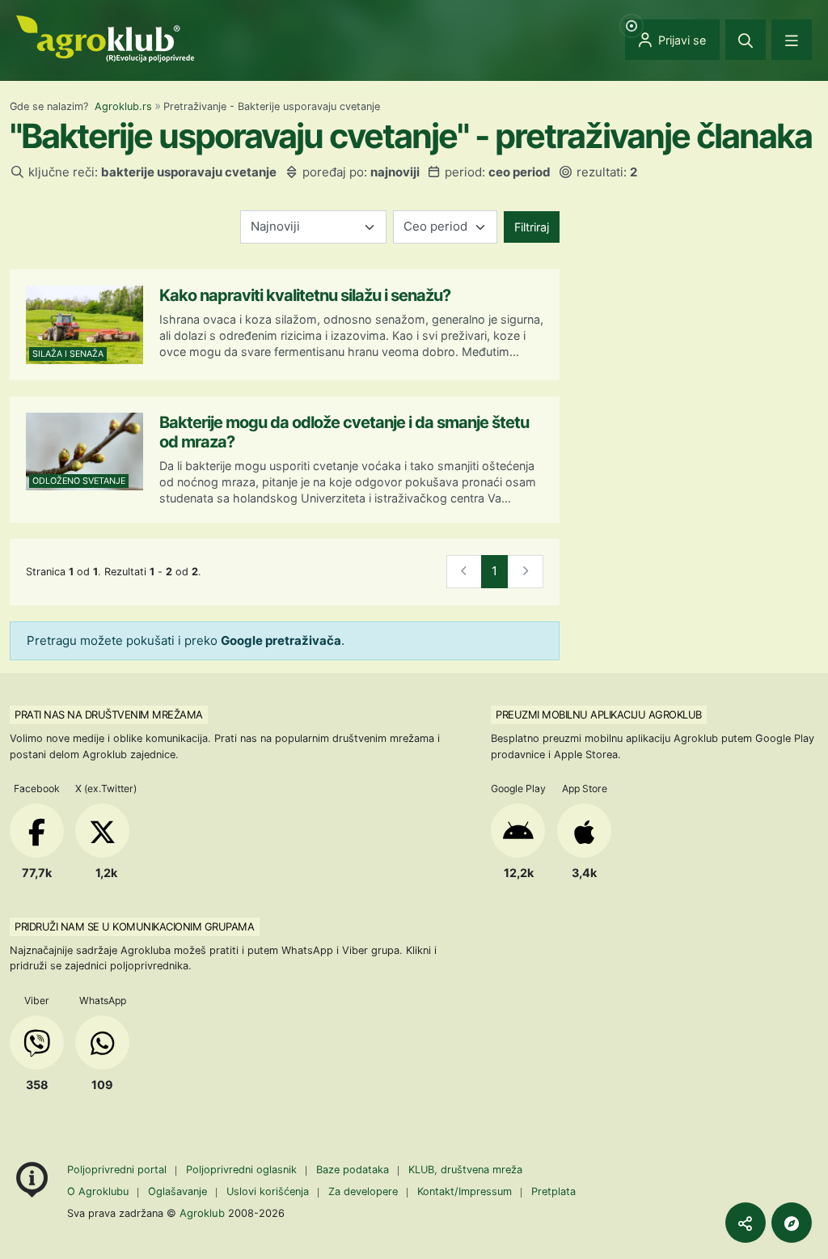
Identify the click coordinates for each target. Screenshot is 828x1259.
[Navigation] (791, 39)
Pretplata (553, 1191)
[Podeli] (745, 1222)
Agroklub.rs (123, 106)
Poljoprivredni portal (118, 1170)
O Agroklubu (98, 1191)
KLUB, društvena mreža (465, 1170)
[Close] (745, 39)
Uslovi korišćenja (267, 1191)
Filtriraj (531, 227)
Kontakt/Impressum (464, 1191)
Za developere (363, 1191)
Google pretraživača (281, 640)
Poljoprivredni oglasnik (243, 1170)
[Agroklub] (105, 37)
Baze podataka (354, 1170)
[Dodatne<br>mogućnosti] (791, 1222)
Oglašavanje (177, 1191)
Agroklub (202, 1212)
